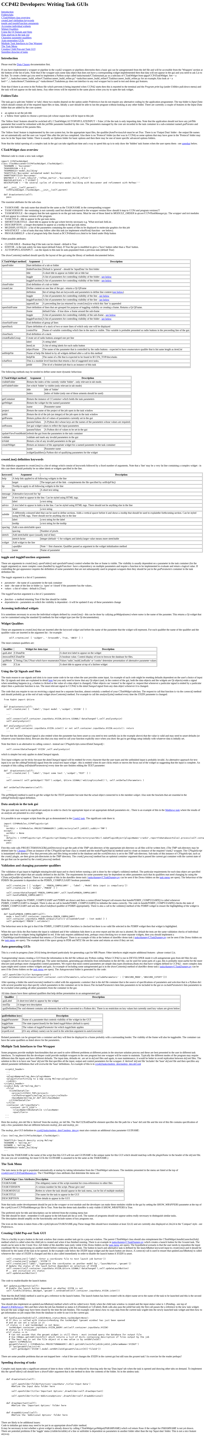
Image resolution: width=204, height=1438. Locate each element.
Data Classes (23, 64)
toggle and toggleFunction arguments (20, 23)
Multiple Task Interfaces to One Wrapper (21, 43)
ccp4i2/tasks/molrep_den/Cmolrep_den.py (57, 1130)
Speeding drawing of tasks (14, 52)
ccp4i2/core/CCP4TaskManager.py (18, 1173)
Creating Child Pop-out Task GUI (18, 49)
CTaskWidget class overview (15, 17)
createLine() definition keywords (17, 20)
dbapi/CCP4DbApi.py (12, 1307)
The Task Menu (9, 46)
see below (107, 276)
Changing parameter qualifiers (16, 37)
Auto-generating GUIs (12, 40)
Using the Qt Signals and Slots (16, 32)
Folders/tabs (7, 14)
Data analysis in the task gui (15, 34)
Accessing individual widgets (16, 26)
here (50, 680)
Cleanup (21, 850)
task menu (165, 877)
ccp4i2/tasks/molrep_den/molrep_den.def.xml (118, 1064)
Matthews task (172, 810)
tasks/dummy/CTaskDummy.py (104, 877)
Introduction (7, 12)
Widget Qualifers (9, 29)
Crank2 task (79, 818)
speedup (186, 143)
